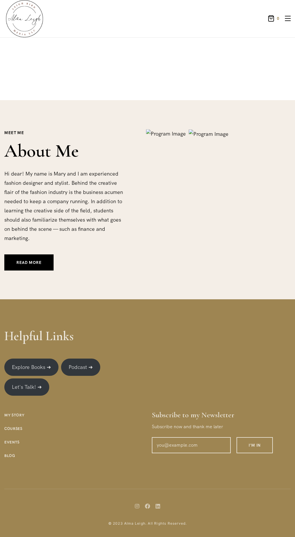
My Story (14, 415)
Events (12, 442)
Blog (9, 455)
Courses (13, 428)
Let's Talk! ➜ (27, 387)
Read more (28, 262)
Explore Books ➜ (31, 367)
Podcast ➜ (81, 367)
